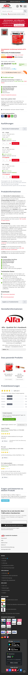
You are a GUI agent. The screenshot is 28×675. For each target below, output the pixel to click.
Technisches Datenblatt (9, 294)
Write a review (14, 662)
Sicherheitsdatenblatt (8, 297)
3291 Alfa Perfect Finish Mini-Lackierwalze (12, 248)
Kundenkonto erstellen (8, 565)
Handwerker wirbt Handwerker (10, 575)
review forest (18, 659)
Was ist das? (17, 641)
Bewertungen (5, 588)
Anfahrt (4, 592)
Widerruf (3, 545)
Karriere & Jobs (6, 590)
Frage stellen (5, 500)
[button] (2, 116)
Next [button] (24, 371)
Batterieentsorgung (7, 578)
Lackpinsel (3, 243)
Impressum (4, 538)
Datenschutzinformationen (7, 529)
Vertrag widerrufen (6, 549)
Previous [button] (3, 371)
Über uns (4, 585)
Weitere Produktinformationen (8, 95)
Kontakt (4, 560)
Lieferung (4, 563)
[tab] (14, 129)
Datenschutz (4, 542)
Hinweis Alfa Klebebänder (8, 580)
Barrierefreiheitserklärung (7, 547)
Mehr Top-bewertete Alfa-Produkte (11, 613)
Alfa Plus (4, 558)
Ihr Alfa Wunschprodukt (8, 568)
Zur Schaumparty (19, 25)
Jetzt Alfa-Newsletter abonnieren (15, 525)
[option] (8, 371)
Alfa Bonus (5, 573)
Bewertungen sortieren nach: (9, 424)
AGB (2, 540)
